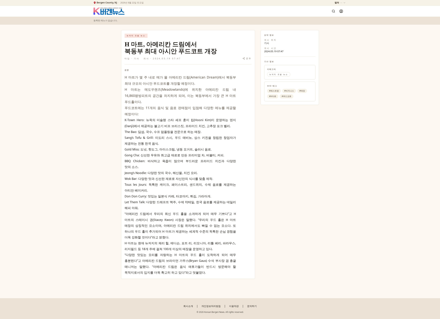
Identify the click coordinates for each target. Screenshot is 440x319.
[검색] (333, 11)
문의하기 (252, 306)
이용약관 (234, 306)
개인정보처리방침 (211, 306)
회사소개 (188, 306)
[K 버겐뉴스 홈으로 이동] (109, 11)
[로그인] (341, 11)
